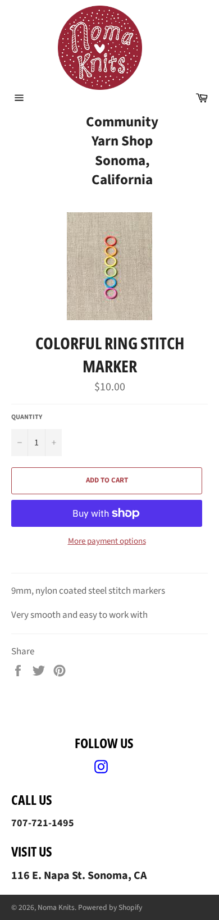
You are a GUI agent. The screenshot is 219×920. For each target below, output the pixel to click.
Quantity (26, 417)
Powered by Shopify (110, 907)
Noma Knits (56, 907)
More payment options (107, 541)
